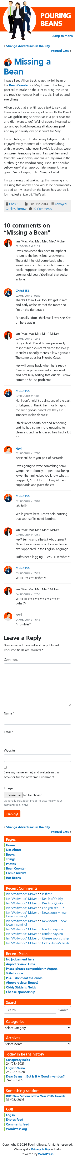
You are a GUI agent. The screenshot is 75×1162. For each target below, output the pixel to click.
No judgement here (20, 959)
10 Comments (42, 209)
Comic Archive (16, 873)
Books (10, 854)
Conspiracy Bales (18, 1060)
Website (9, 750)
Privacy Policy (40, 1149)
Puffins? (47, 894)
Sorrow (21, 209)
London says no (52, 929)
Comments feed (17, 1124)
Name (9, 713)
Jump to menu (62, 36)
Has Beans (13, 878)
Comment (11, 659)
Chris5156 (15, 204)
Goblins (10, 209)
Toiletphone (14, 973)
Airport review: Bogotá (22, 982)
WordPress (46, 1154)
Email (8, 732)
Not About (13, 850)
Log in (10, 1115)
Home (10, 845)
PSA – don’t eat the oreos (24, 978)
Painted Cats (60, 51)
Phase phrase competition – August (31, 968)
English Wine (15, 1068)
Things (10, 859)
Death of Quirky (52, 899)
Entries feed (14, 1119)
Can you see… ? (53, 908)
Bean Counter (19, 85)
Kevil (19, 448)
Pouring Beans (55, 19)
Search (63, 1010)
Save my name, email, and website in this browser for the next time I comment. (31, 774)
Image (8, 788)
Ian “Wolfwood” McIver (21, 894)
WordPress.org (16, 1129)
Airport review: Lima (20, 964)
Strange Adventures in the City (28, 46)
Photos (11, 864)
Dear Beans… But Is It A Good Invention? (35, 1076)
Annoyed (61, 204)
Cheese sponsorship (55, 938)
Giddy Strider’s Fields (55, 943)
